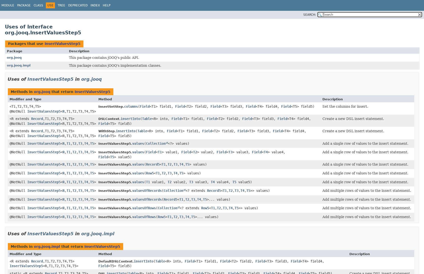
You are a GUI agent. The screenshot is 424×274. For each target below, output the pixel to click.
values (138, 143)
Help (106, 5)
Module (7, 5)
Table (147, 119)
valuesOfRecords (147, 191)
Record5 (153, 164)
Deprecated (78, 5)
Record (37, 119)
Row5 (150, 173)
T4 (86, 143)
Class (38, 5)
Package (24, 5)
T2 (74, 143)
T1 (68, 143)
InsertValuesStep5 (62, 44)
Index (95, 5)
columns (131, 106)
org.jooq (14, 57)
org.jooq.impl (18, 65)
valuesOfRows (144, 208)
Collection (156, 143)
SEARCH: (309, 14)
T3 (80, 143)
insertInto (130, 119)
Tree (61, 5)
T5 (92, 143)
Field (145, 106)
